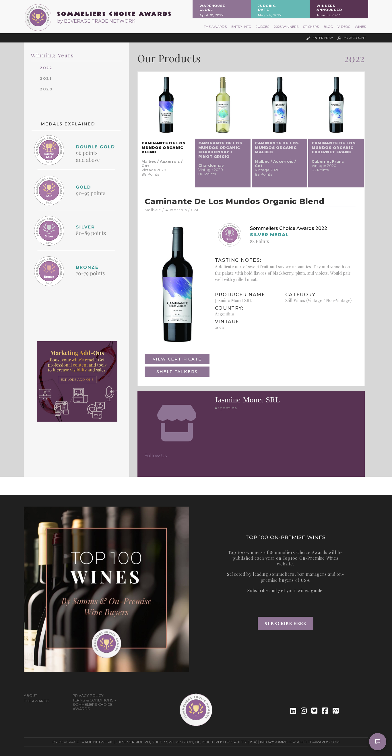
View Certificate (177, 359)
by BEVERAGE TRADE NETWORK (96, 21)
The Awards (215, 27)
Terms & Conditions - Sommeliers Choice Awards (94, 704)
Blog (328, 27)
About (30, 695)
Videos (343, 27)
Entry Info (241, 27)
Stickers (311, 27)
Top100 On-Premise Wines (311, 558)
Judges (262, 27)
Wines (360, 27)
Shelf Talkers (177, 371)
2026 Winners (286, 27)
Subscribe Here (285, 623)
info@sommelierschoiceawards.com (299, 742)
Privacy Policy (88, 695)
